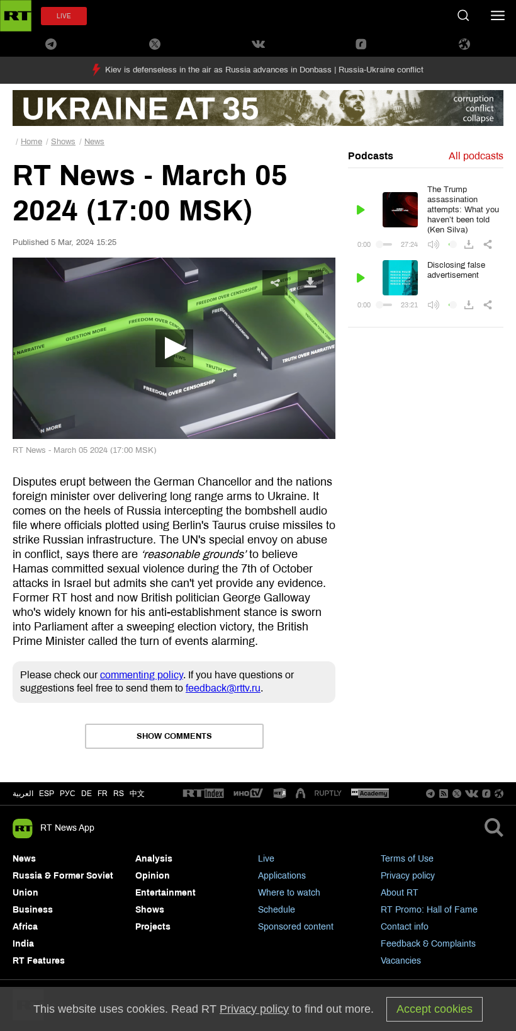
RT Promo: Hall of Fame (429, 909)
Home (31, 141)
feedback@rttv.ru (223, 688)
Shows (63, 141)
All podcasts (476, 156)
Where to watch (289, 892)
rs (118, 793)
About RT (399, 892)
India (23, 943)
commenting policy (141, 674)
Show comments (174, 736)
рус (68, 793)
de (86, 793)
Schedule (276, 909)
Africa (25, 926)
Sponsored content (296, 926)
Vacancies (401, 960)
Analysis (153, 858)
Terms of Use (407, 858)
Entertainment (165, 892)
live (64, 16)
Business (33, 909)
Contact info (405, 926)
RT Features (39, 960)
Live (266, 858)
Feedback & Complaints (428, 943)
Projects (153, 926)
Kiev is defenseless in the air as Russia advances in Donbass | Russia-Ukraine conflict (264, 70)
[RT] (203, 794)
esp (46, 793)
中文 (137, 793)
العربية (23, 793)
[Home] (15, 15)
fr (103, 793)
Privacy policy (408, 875)
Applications (282, 875)
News (94, 141)
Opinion (152, 875)
